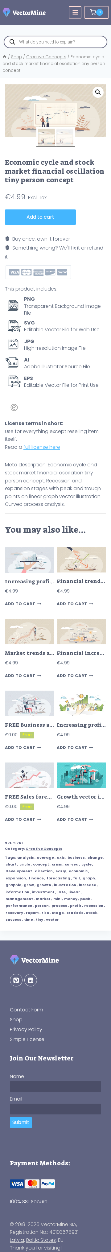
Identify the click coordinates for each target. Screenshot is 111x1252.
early (61, 871)
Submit (20, 1122)
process (59, 905)
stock (91, 912)
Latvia (17, 1240)
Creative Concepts (44, 848)
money (70, 898)
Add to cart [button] (20, 603)
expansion (16, 878)
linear (74, 892)
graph (89, 878)
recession (93, 905)
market (43, 898)
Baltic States (41, 1240)
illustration (65, 884)
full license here (41, 447)
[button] (98, 92)
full (76, 878)
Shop (16, 1019)
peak (85, 898)
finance (36, 878)
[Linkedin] (30, 980)
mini (57, 898)
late (61, 892)
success (13, 919)
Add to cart (40, 217)
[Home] (4, 57)
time (28, 919)
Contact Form (26, 1009)
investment (43, 892)
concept (41, 864)
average (45, 857)
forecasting (58, 878)
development (19, 871)
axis (61, 857)
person (42, 905)
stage (58, 912)
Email (16, 1098)
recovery (14, 912)
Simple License (27, 1039)
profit (75, 905)
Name (17, 1076)
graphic (13, 884)
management (19, 898)
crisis (57, 864)
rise (45, 912)
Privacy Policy (26, 1029)
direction (44, 871)
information (17, 892)
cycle (86, 864)
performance (19, 905)
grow (29, 884)
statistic (75, 912)
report (32, 912)
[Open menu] (75, 12)
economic (78, 871)
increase (87, 884)
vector (52, 919)
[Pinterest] (16, 980)
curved (72, 864)
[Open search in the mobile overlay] (55, 42)
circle (24, 864)
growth (44, 884)
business (76, 857)
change (95, 857)
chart (11, 864)
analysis (25, 857)
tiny (39, 919)
